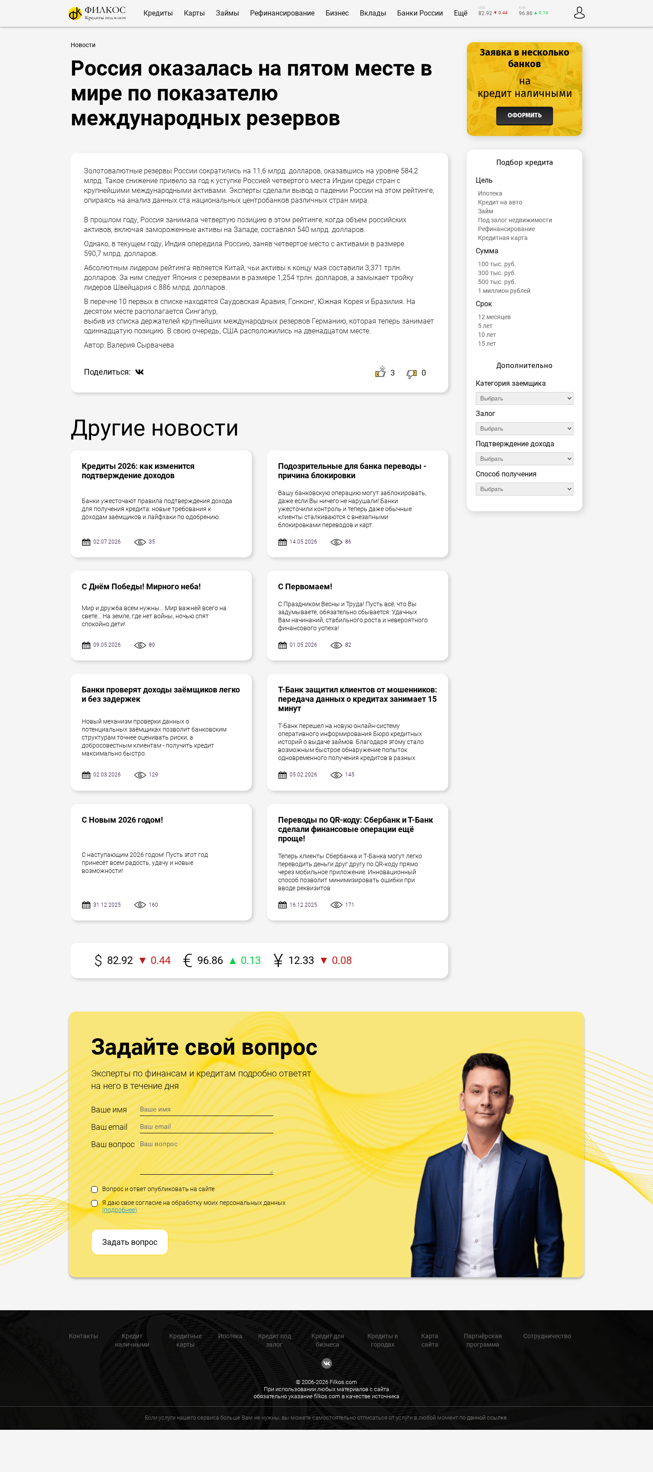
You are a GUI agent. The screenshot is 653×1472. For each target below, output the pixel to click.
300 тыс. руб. (497, 272)
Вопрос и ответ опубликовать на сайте (158, 1188)
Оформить (525, 115)
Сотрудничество (547, 1336)
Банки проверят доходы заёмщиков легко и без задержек (161, 694)
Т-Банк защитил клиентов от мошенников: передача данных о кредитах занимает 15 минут (357, 699)
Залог (485, 413)
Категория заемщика (511, 383)
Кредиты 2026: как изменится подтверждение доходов (138, 470)
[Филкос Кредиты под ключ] (97, 13)
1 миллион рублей (504, 290)
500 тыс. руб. (497, 281)
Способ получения (506, 474)
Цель (484, 180)
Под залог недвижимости (515, 220)
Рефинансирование (506, 228)
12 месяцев (494, 316)
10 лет (487, 334)
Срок (484, 304)
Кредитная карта (503, 237)
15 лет (487, 343)
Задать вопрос (129, 1242)
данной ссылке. (487, 1417)
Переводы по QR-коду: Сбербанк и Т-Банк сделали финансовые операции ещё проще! (355, 829)
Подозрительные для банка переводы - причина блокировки (352, 470)
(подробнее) (119, 1209)
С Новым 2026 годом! (122, 819)
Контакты (83, 1336)
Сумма (487, 251)
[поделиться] (137, 372)
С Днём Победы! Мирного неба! (141, 586)
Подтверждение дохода (515, 444)
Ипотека (490, 193)
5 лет (485, 325)
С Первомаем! (305, 586)
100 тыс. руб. (497, 264)
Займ (485, 211)
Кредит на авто (500, 202)
